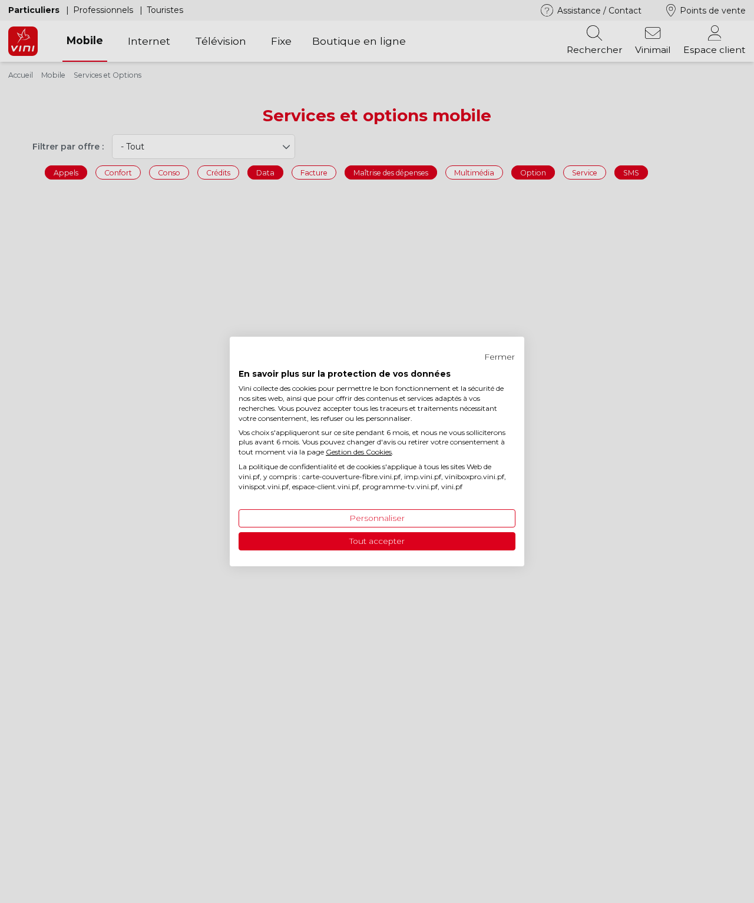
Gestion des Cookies (359, 451)
